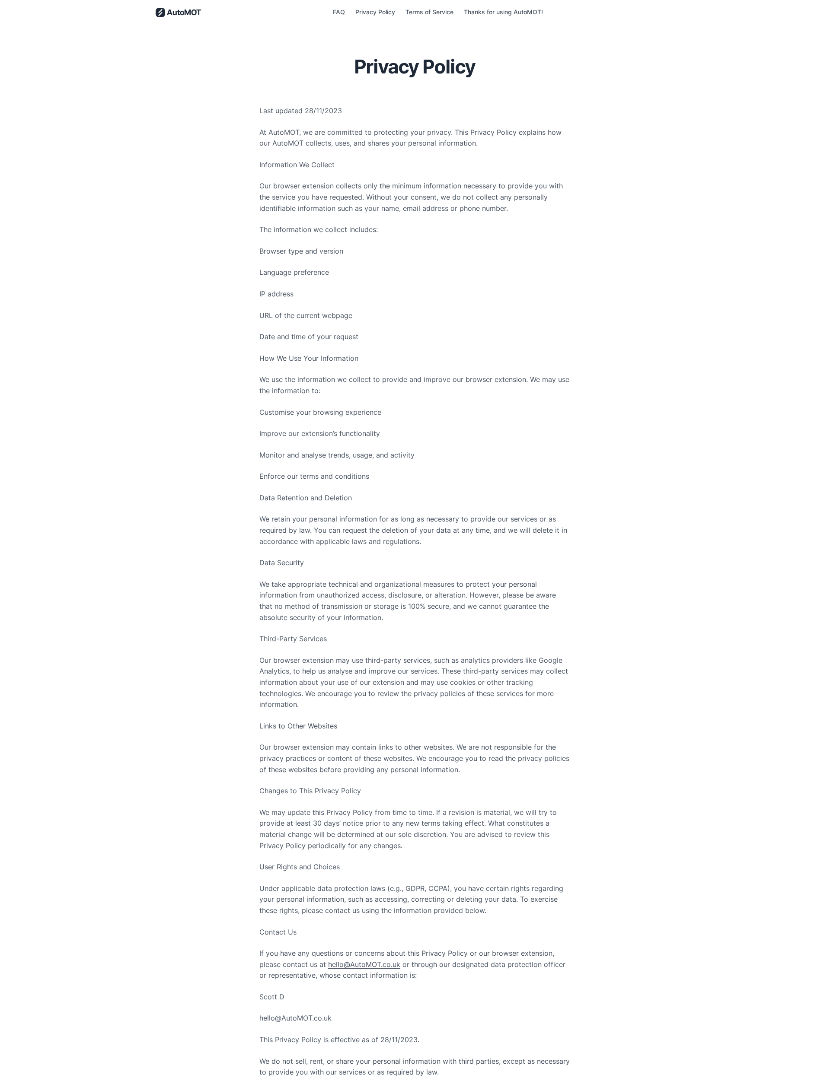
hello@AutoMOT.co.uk (364, 964)
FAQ (339, 12)
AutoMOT (184, 12)
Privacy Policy (375, 12)
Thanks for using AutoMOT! (503, 12)
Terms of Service (429, 12)
